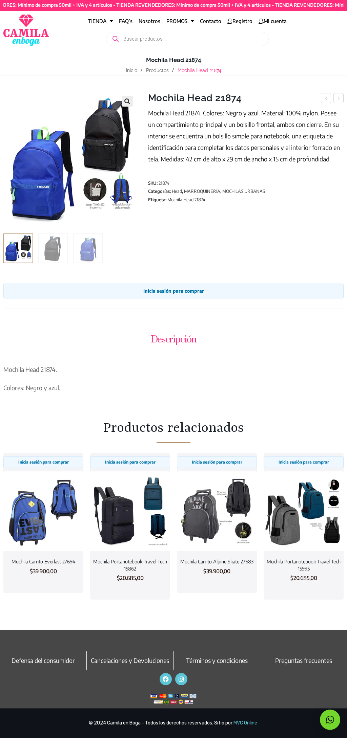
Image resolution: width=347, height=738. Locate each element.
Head (177, 191)
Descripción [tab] (174, 339)
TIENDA (97, 21)
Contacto (210, 21)
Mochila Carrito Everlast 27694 (44, 561)
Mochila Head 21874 (186, 199)
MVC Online (245, 723)
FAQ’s (125, 21)
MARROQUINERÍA (202, 191)
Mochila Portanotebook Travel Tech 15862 (130, 564)
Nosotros (149, 21)
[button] (127, 101)
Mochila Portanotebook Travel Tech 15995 (304, 564)
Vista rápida (43, 538)
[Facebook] (166, 679)
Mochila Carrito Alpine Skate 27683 (216, 561)
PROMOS (176, 21)
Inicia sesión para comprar (173, 291)
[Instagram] (181, 679)
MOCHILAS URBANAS (243, 191)
